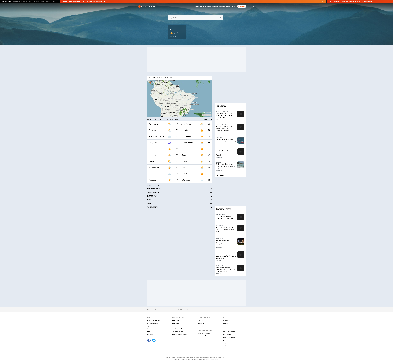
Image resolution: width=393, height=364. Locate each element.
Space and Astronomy (229, 337)
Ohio (181, 310)
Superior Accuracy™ (51, 2)
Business (225, 323)
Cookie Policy (195, 359)
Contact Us (150, 334)
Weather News (226, 346)
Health (224, 326)
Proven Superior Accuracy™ (154, 320)
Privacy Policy (186, 359)
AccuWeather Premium (204, 333)
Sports (224, 340)
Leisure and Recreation (229, 332)
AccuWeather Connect (178, 332)
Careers (149, 329)
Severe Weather (227, 334)
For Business (6, 2)
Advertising (40, 2)
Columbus (190, 310)
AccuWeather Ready (228, 320)
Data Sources (214, 359)
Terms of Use (177, 359)
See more (206, 119)
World (149, 310)
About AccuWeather (152, 323)
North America (159, 310)
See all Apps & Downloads (205, 326)
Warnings (16, 2)
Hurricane (225, 329)
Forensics (32, 2)
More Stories (220, 175)
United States (172, 310)
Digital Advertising (152, 326)
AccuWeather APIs (177, 329)
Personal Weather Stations (179, 334)
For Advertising (176, 326)
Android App (201, 323)
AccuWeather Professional (205, 336)
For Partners (175, 323)
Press (148, 332)
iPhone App (201, 320)
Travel (224, 343)
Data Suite (24, 2)
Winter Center (226, 349)
